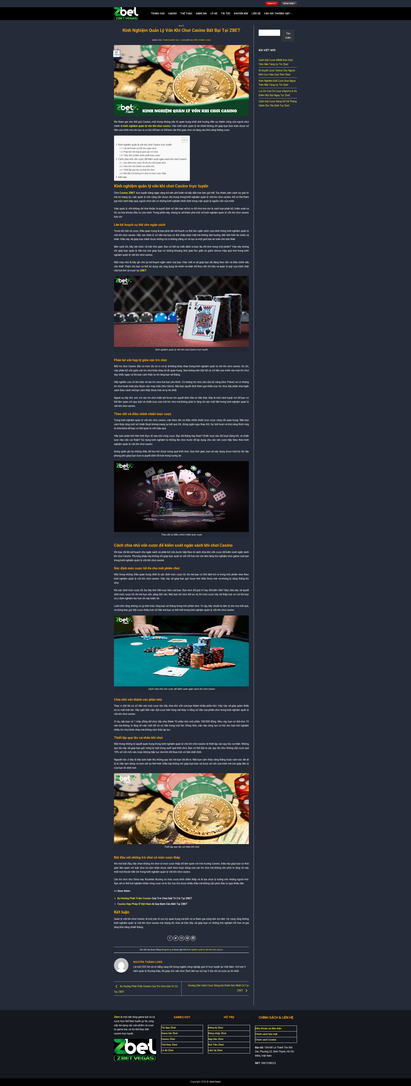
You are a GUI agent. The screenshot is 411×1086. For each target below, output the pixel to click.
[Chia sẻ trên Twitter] (175, 938)
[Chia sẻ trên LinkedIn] (193, 938)
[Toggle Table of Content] (183, 140)
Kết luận (122, 177)
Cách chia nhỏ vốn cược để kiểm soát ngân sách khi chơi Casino (152, 159)
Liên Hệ (256, 13)
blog (181, 26)
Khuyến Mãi (241, 13)
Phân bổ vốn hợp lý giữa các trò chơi (140, 151)
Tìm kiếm (264, 26)
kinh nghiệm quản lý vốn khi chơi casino (205, 949)
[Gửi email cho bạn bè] (181, 938)
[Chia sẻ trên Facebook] (170, 938)
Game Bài (201, 13)
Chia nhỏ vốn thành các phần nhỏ (138, 166)
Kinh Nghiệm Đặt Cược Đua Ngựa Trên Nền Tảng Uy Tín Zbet (277, 82)
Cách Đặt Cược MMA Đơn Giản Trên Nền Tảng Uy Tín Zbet (276, 62)
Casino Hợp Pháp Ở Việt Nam (134, 903)
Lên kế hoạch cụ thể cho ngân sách (139, 148)
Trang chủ (158, 13)
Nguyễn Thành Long (200, 40)
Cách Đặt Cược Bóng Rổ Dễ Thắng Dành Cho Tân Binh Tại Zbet (278, 103)
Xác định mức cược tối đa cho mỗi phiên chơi (144, 162)
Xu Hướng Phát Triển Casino (134, 898)
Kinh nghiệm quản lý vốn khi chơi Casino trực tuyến (145, 144)
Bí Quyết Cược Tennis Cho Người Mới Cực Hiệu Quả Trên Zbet (277, 72)
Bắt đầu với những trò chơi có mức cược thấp (144, 173)
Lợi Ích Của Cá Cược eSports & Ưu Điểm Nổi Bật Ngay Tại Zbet (278, 93)
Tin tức (225, 13)
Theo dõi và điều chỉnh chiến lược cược (141, 155)
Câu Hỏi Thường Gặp (277, 13)
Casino (172, 13)
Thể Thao (186, 13)
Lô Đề (213, 13)
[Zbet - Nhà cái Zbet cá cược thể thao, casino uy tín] (130, 13)
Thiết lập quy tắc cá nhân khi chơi (138, 169)
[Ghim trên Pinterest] (187, 938)
